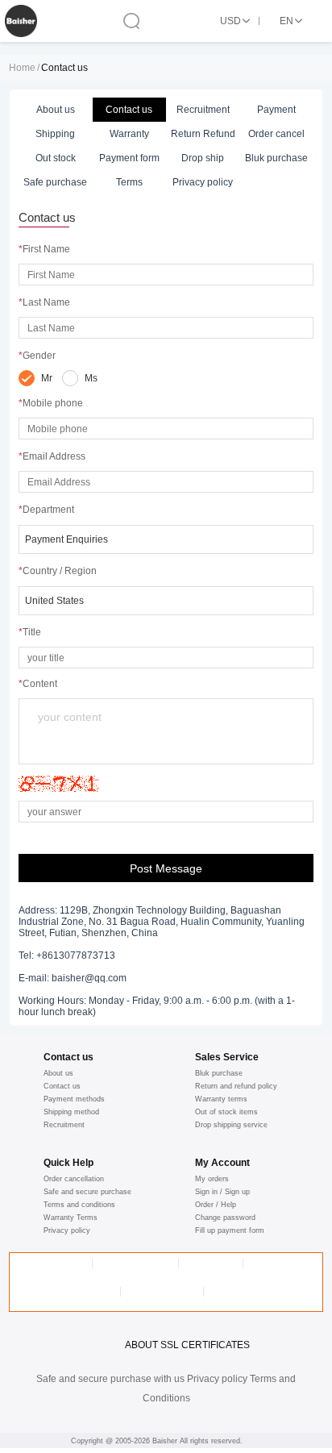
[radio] (35, 378)
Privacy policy (67, 1230)
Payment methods (74, 1099)
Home (22, 67)
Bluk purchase (219, 1073)
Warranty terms (221, 1099)
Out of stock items (226, 1112)
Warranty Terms (71, 1218)
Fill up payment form (229, 1230)
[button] (166, 539)
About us (58, 1073)
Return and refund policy (236, 1086)
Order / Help (215, 1205)
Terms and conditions (79, 1205)
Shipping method (71, 1112)
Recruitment (64, 1125)
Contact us (62, 1086)
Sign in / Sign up (222, 1192)
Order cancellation (74, 1179)
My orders (212, 1179)
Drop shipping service (231, 1125)
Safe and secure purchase (87, 1192)
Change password (225, 1218)
